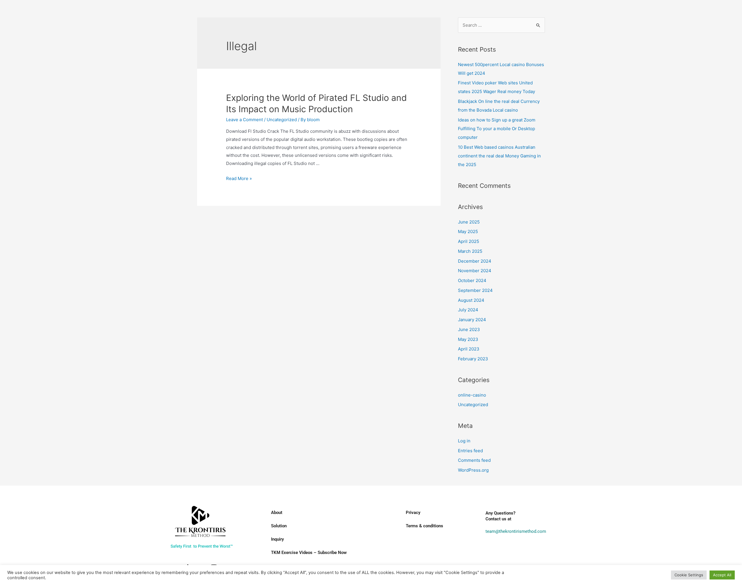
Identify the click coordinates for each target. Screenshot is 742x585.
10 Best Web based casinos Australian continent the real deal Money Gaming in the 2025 (499, 155)
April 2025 (468, 241)
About (276, 512)
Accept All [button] (722, 575)
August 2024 (471, 300)
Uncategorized (282, 119)
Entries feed (470, 450)
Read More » (239, 178)
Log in (464, 441)
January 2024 (472, 319)
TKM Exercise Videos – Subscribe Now (309, 552)
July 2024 (468, 310)
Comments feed (474, 460)
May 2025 (468, 231)
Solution (279, 525)
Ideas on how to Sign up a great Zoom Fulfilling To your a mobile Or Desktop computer (496, 128)
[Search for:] (501, 25)
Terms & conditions (424, 525)
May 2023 (468, 339)
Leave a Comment (244, 119)
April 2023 (468, 349)
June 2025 (469, 222)
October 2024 (472, 280)
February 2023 (473, 358)
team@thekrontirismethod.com (515, 531)
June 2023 (469, 329)
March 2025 (470, 251)
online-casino (472, 395)
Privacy (413, 512)
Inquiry (277, 539)
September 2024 (475, 290)
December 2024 (474, 261)
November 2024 (474, 270)
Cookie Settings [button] (688, 575)
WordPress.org (473, 470)
